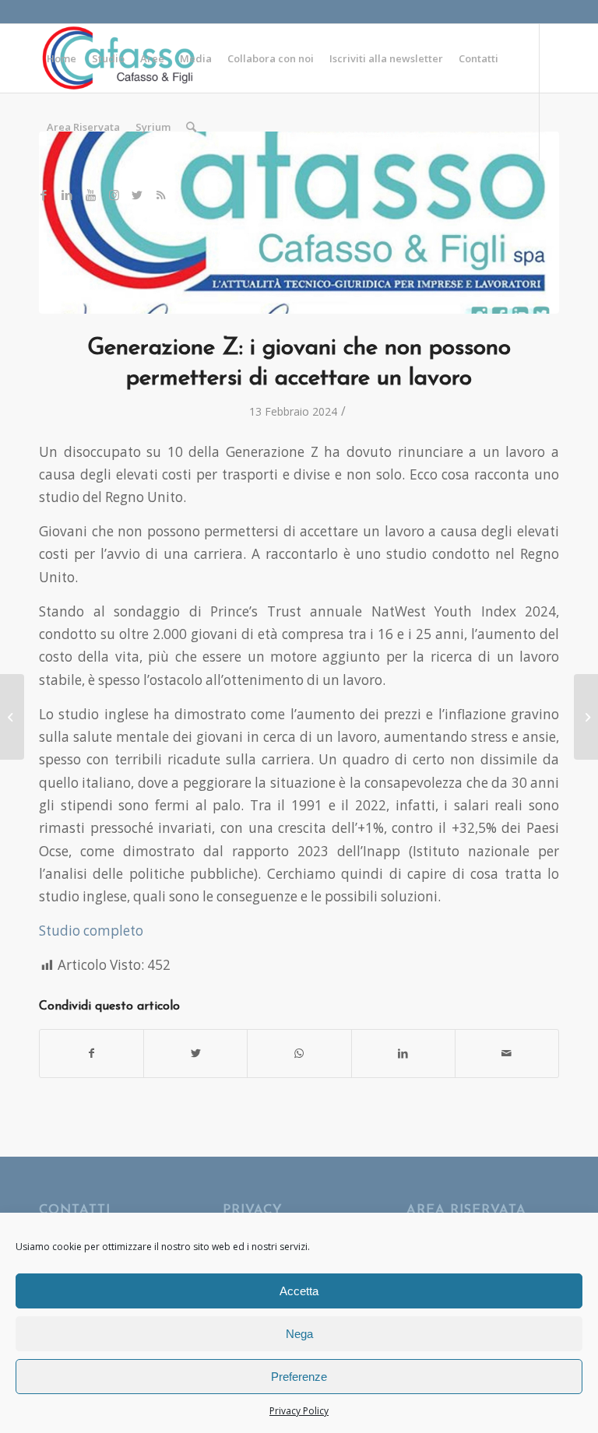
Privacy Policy (299, 1410)
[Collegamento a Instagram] (113, 194)
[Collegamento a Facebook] (43, 194)
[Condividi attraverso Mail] (507, 1053)
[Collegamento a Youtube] (90, 194)
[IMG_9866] (299, 223)
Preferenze (299, 1376)
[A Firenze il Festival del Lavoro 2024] (12, 717)
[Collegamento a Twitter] (137, 194)
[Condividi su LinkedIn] (403, 1053)
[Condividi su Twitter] (195, 1053)
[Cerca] (191, 127)
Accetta (299, 1291)
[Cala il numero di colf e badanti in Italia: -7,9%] (586, 717)
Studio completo (91, 931)
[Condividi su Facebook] (91, 1053)
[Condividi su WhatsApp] (299, 1053)
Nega (299, 1333)
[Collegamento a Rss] (160, 194)
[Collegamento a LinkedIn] (67, 194)
